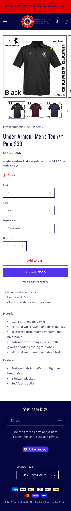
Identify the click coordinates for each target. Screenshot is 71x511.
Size (5, 185)
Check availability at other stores (29, 302)
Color (6, 203)
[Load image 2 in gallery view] (35, 110)
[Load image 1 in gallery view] (16, 110)
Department (10, 220)
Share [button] (12, 175)
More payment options (35, 281)
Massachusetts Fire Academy (28, 502)
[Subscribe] (59, 420)
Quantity (8, 238)
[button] (5, 21)
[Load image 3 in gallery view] (54, 110)
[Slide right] (67, 111)
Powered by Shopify (56, 502)
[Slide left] (3, 111)
